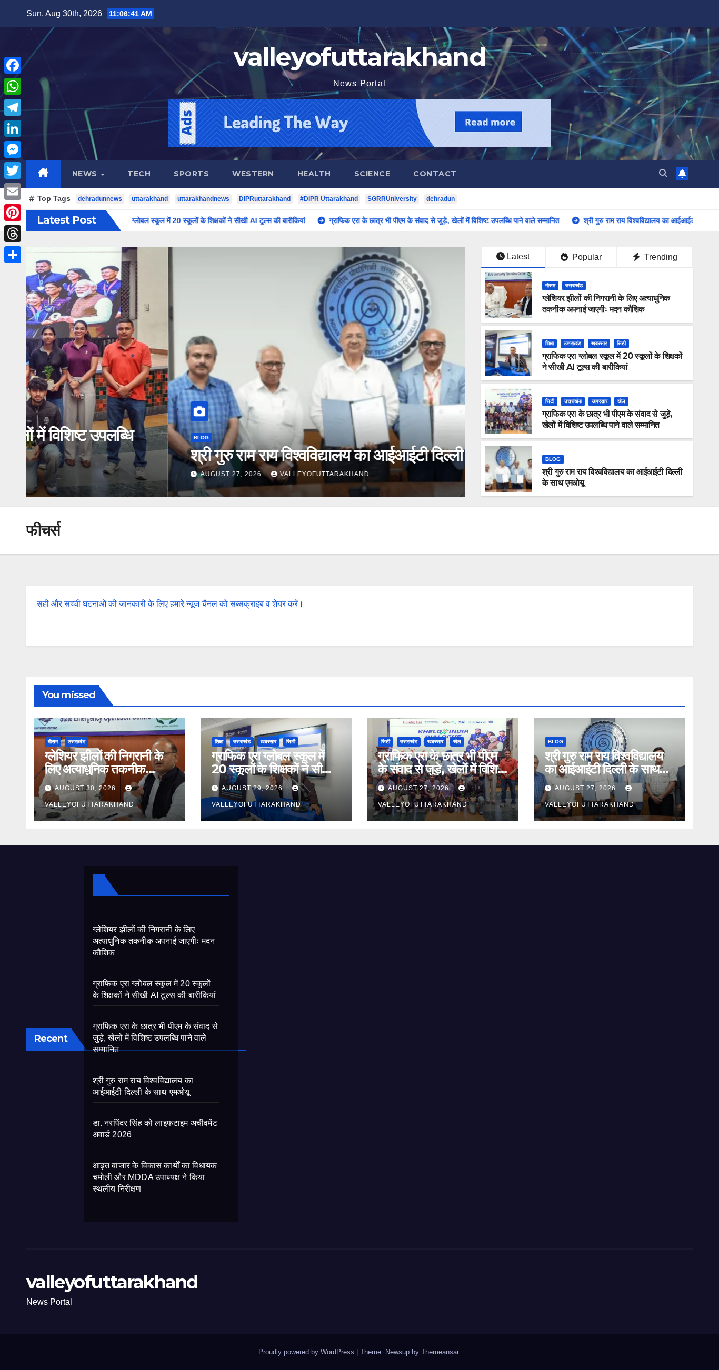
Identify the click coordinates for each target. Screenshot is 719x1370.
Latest (518, 256)
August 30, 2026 (86, 788)
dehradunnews (100, 199)
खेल (621, 401)
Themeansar (439, 1352)
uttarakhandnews (203, 199)
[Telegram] (12, 107)
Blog (59, 437)
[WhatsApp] (12, 86)
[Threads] (12, 233)
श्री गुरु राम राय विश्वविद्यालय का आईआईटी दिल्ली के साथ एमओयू (226, 455)
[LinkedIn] (12, 128)
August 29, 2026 (253, 788)
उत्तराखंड (574, 285)
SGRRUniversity (392, 199)
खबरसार (599, 343)
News (86, 173)
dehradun (440, 199)
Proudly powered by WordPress (307, 1352)
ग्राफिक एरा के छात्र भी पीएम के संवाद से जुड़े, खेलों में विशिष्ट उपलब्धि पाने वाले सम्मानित (607, 419)
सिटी (621, 343)
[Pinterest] (12, 212)
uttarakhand (150, 199)
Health (314, 173)
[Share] (12, 254)
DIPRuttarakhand (265, 199)
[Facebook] (12, 65)
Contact (435, 173)
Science (372, 173)
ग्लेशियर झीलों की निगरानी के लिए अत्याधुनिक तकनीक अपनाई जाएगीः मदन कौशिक (606, 303)
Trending (659, 257)
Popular (586, 257)
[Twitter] (12, 170)
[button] (663, 173)
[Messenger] (12, 149)
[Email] (12, 191)
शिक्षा (549, 343)
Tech (139, 173)
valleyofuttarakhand (359, 57)
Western (253, 173)
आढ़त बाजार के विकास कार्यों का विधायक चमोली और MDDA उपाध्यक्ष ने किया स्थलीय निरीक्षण (155, 1177)
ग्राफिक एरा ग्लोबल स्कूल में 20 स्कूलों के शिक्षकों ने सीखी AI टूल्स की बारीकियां (612, 361)
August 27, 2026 (90, 474)
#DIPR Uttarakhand (329, 199)
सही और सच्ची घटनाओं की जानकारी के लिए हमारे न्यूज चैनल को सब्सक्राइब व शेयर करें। (170, 603)
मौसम (550, 285)
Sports (191, 173)
